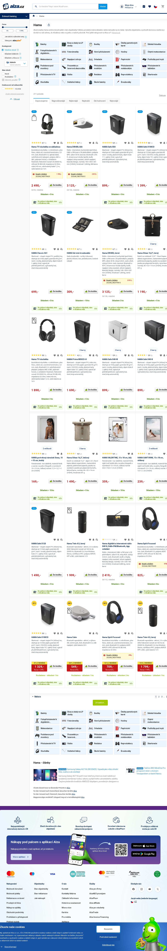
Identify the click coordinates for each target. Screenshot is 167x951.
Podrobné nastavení (108, 937)
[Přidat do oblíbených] (54, 143)
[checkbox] (14, 36)
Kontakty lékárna (69, 894)
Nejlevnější (73, 101)
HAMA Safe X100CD (146, 147)
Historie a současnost (71, 903)
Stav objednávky (41, 889)
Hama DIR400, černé (111, 253)
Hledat (103, 6)
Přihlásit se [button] (129, 8)
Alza (68, 788)
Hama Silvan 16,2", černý (148, 253)
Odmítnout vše (108, 945)
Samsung (62, 769)
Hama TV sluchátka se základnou (45, 147)
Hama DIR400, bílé (74, 147)
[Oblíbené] (149, 6)
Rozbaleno (9, 77)
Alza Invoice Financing (99, 917)
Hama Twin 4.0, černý (76, 544)
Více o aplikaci (19, 857)
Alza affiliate (94, 903)
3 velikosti (153, 449)
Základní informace (70, 898)
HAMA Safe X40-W (110, 359)
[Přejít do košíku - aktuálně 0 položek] (162, 6)
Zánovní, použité (11, 80)
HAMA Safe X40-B (145, 359)
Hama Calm (72, 637)
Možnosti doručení (15, 889)
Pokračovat (116, 33)
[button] (47, 175)
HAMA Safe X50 (108, 147)
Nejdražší (86, 101)
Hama (41, 16)
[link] (14, 99)
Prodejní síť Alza (14, 903)
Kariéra (65, 912)
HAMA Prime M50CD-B (77, 359)
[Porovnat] (61, 143)
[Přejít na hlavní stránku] (13, 6)
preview (140, 768)
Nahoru (37, 696)
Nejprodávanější (58, 101)
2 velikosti (47, 449)
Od (3, 27)
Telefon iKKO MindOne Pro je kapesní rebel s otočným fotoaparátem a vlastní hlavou (151, 771)
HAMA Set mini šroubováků (78, 253)
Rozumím (108, 929)
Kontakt (65, 889)
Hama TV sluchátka (39, 359)
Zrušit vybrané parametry (14, 94)
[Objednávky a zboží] (143, 6)
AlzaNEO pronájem (97, 894)
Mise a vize (66, 908)
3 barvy (153, 244)
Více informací (10, 947)
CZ (135, 902)
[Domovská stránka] (34, 16)
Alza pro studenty (96, 908)
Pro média (66, 917)
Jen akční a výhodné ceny (14, 37)
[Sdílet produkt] (49, 25)
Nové (7, 74)
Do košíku (57, 185)
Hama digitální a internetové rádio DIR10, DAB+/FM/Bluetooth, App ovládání (117, 546)
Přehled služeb (13, 922)
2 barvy (82, 350)
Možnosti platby (13, 894)
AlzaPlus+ (93, 898)
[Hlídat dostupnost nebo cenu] (58, 143)
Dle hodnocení (100, 101)
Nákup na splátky (14, 908)
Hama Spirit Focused (147, 544)
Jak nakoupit (39, 898)
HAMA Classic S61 (39, 253)
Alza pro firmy (95, 889)
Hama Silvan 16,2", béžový (78, 458)
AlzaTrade (93, 912)
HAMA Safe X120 (38, 544)
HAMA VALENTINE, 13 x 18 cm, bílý (117, 458)
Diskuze (162, 95)
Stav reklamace (40, 894)
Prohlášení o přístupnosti (17, 917)
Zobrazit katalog (9, 16)
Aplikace (65, 922)
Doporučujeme (41, 101)
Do (26, 27)
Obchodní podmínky (15, 912)
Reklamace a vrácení (15, 898)
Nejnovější (114, 101)
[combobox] (66, 6)
